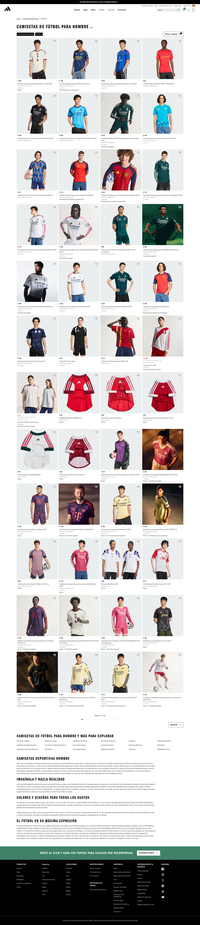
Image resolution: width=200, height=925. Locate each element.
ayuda (156, 5)
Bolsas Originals (51, 741)
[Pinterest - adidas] (172, 886)
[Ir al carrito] (193, 9)
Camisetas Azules (79, 745)
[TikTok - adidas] (172, 892)
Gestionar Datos (87, 920)
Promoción (122, 10)
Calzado (101, 10)
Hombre (77, 10)
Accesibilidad (133, 920)
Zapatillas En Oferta (80, 741)
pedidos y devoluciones (165, 5)
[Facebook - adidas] (172, 869)
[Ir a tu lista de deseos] (188, 9)
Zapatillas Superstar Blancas (27, 749)
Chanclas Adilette (23, 741)
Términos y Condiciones (120, 920)
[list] (90, 34)
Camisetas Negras (79, 749)
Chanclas (132, 749)
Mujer (85, 10)
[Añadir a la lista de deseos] (54, 42)
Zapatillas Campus (107, 749)
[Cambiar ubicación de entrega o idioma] (193, 5)
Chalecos (132, 741)
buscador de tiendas (147, 5)
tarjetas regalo (178, 5)
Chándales (161, 745)
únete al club (187, 5)
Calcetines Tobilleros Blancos (55, 745)
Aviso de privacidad (105, 920)
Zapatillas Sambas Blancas (26, 745)
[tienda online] (7, 8)
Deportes (111, 10)
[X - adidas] (172, 880)
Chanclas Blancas (135, 745)
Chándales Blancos (164, 741)
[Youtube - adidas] (172, 897)
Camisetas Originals (108, 741)
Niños (93, 10)
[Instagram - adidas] (172, 875)
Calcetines (48, 749)
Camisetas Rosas (107, 745)
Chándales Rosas (163, 749)
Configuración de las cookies (72, 920)
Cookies (95, 920)
